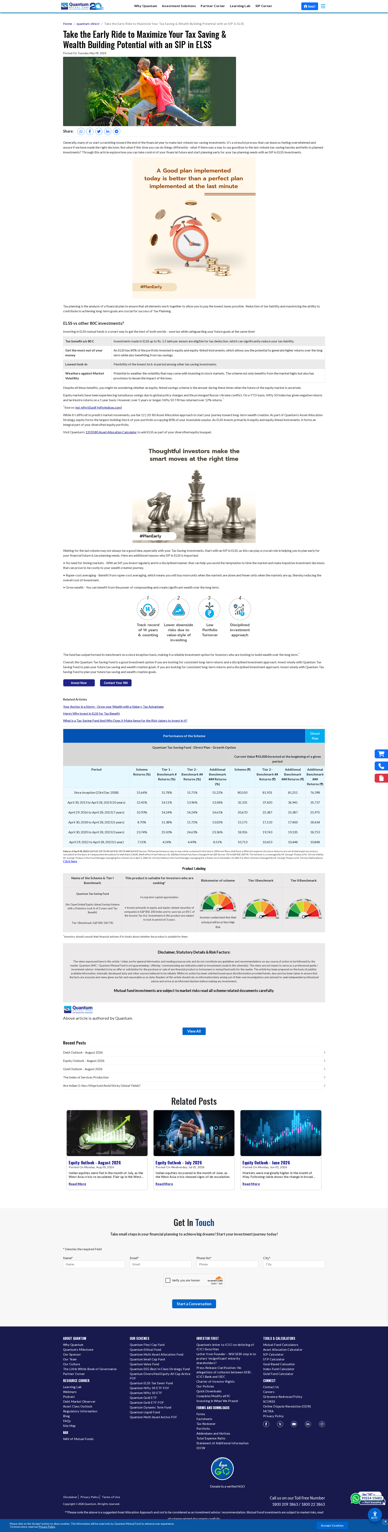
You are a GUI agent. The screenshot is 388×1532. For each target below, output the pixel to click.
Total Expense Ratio (210, 1438)
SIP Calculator (273, 1354)
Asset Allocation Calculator (283, 1349)
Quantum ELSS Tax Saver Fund (151, 1383)
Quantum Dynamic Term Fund (150, 1407)
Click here (70, 861)
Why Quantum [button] (145, 6)
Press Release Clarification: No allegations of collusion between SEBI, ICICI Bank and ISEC (223, 1372)
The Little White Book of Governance (90, 1369)
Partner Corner (213, 6)
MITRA (268, 1411)
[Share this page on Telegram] (116, 131)
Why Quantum (73, 1344)
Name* (68, 1258)
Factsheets (204, 1419)
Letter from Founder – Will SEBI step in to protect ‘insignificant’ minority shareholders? (226, 1358)
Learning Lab (72, 1387)
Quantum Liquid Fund (145, 1412)
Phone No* (203, 1258)
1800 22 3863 (313, 1504)
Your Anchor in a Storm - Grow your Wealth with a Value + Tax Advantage (113, 706)
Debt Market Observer (79, 1401)
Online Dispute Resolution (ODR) (287, 1406)
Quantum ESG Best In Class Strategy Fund (160, 1369)
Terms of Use (111, 1497)
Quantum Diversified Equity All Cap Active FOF (160, 1376)
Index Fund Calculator (279, 1369)
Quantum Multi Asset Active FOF (153, 1417)
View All (194, 1031)
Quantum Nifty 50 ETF (146, 1393)
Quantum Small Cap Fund (147, 1359)
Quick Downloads (208, 1391)
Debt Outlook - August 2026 (83, 1052)
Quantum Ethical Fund (145, 1349)
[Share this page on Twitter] (98, 131)
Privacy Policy (47, 1526)
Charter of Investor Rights (215, 1381)
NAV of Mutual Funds (78, 1439)
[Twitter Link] (280, 1424)
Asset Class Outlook (77, 1406)
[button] (323, 6)
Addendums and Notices (213, 1433)
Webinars (70, 1392)
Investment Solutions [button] (179, 6)
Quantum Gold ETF (143, 1397)
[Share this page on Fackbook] (90, 131)
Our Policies (205, 1386)
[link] (83, 6)
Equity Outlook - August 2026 (83, 1060)
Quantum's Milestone (78, 1349)
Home (67, 23)
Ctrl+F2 (374, 1517)
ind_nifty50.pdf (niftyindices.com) (98, 407)
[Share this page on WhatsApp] (81, 131)
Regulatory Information (80, 1411)
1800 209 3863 (285, 1504)
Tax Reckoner (206, 1423)
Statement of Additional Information (222, 1443)
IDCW (200, 1448)
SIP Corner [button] (263, 6)
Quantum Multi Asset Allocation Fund (156, 1354)
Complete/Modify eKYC (213, 1396)
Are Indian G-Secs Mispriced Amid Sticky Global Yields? (102, 1085)
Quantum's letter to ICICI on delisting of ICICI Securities (225, 1347)
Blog (66, 1416)
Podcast (69, 1396)
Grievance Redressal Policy (282, 1396)
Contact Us (271, 1387)
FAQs (67, 1421)
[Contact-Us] (381, 766)
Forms (200, 1414)
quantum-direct (88, 23)
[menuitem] (145, 6)
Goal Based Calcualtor (279, 1364)
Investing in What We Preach (217, 1401)
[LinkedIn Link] (308, 1424)
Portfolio (203, 1428)
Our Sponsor (72, 1354)
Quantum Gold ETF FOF (147, 1402)
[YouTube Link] (294, 1424)
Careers (268, 1392)
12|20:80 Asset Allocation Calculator (111, 432)
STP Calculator (274, 1359)
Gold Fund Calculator (278, 1374)
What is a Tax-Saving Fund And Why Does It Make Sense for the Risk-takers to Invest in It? (125, 720)
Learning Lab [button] (240, 6)
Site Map (69, 1426)
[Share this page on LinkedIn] (107, 131)
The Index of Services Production (86, 1077)
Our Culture (71, 1364)
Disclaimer (70, 1497)
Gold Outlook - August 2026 (82, 1069)
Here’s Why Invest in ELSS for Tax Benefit (91, 713)
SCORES (269, 1401)
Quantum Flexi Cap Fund (147, 1344)
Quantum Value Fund (144, 1364)
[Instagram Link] (322, 1424)
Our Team (70, 1359)
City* (266, 1258)
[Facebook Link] (266, 1424)
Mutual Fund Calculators (280, 1344)
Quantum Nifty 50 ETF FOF (149, 1388)
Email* (134, 1258)
